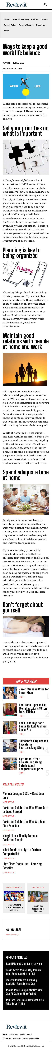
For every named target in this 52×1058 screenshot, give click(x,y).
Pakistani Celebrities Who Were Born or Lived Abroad (25, 810)
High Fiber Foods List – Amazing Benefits (22, 866)
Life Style (8, 802)
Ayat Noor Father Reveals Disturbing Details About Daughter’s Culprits (31, 764)
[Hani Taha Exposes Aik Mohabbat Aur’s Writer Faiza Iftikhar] (10, 709)
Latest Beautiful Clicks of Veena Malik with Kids (14, 907)
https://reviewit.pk (12, 935)
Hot (21, 697)
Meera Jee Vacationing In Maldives (38, 909)
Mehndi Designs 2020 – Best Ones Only (24, 795)
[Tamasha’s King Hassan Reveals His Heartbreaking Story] (10, 745)
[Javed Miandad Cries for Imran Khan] (10, 693)
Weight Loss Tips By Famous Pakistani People (20, 838)
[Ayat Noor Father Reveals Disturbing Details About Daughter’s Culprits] (10, 763)
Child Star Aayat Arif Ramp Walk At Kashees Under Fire (33, 726)
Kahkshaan (18, 63)
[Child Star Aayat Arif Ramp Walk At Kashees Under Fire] (10, 727)
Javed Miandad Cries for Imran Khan (34, 690)
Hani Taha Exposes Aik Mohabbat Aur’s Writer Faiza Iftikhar (33, 708)
